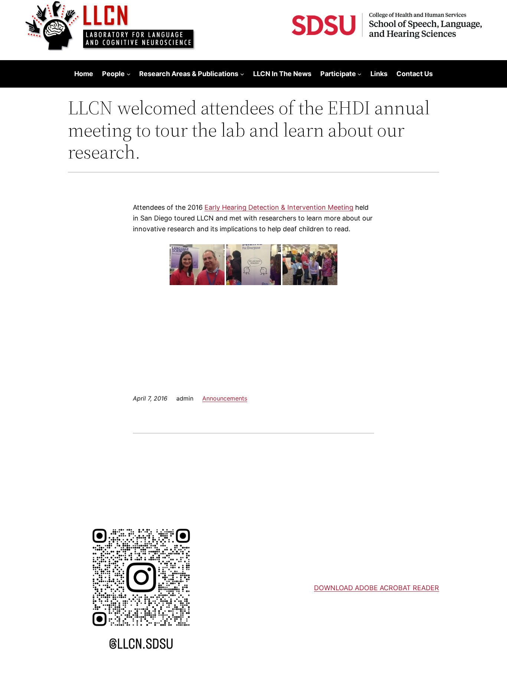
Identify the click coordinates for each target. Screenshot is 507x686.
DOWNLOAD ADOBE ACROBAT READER (376, 588)
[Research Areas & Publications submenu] (242, 74)
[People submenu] (129, 74)
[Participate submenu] (359, 74)
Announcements (224, 398)
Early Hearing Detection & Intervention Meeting (279, 207)
